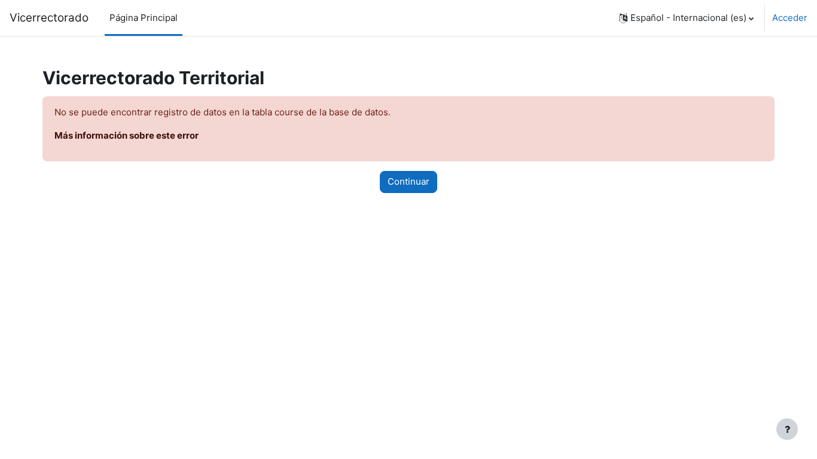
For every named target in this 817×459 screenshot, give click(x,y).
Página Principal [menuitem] (143, 17)
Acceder (789, 17)
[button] (686, 18)
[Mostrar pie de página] (787, 429)
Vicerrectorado (49, 18)
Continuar (408, 181)
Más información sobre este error (126, 135)
